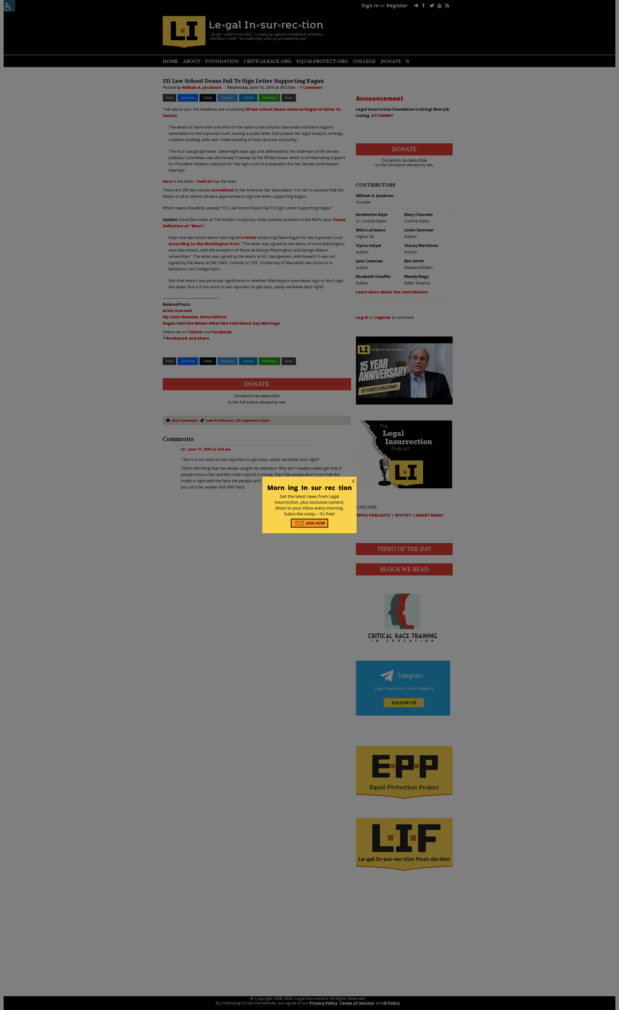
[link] (309, 481)
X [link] (353, 481)
